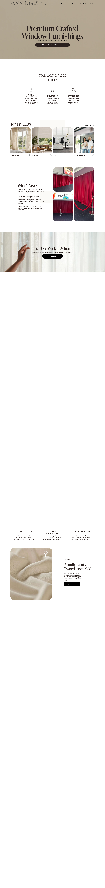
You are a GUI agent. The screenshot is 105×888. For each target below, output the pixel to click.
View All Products (89, 125)
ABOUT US (83, 3)
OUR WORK (73, 3)
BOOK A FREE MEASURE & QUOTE (52, 45)
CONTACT (91, 3)
